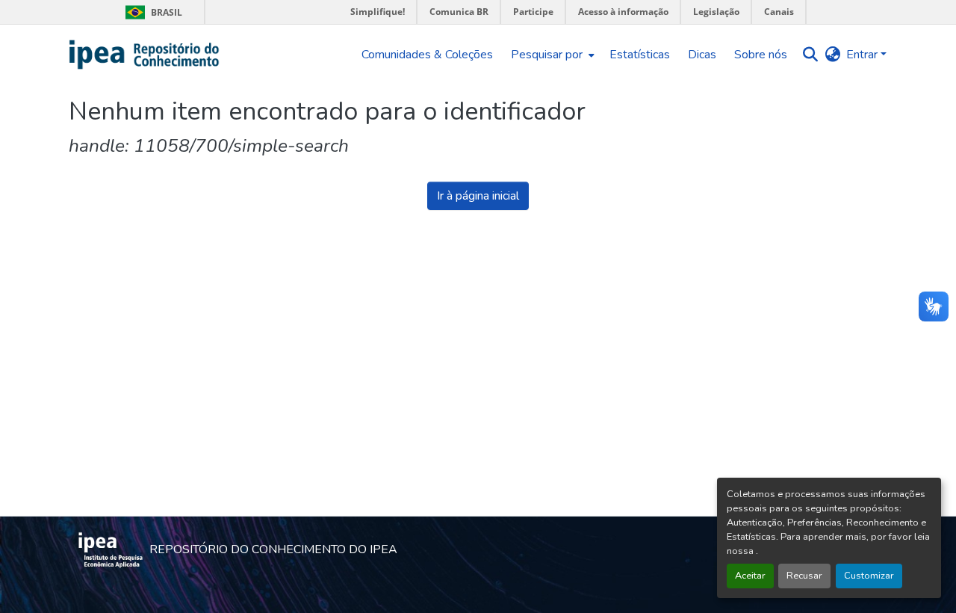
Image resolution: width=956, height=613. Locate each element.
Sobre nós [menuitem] (760, 54)
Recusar (804, 575)
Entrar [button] (863, 54)
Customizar (869, 575)
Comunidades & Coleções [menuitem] (427, 54)
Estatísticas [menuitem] (639, 54)
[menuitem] (551, 54)
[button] (144, 55)
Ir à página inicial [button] (478, 196)
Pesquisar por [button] (547, 54)
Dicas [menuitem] (702, 54)
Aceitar (750, 575)
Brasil (151, 12)
